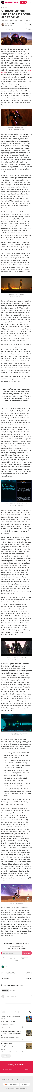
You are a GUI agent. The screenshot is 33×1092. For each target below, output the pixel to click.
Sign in (29, 2)
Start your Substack (12, 1084)
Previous (6, 978)
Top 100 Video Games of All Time (11, 1018)
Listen (29, 24)
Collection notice (26, 1080)
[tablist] (8, 990)
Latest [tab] (7, 1012)
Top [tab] (3, 1012)
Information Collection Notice (17, 958)
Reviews (4, 7)
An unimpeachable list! (8, 1021)
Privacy (14, 1080)
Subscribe (23, 2)
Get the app (24, 1084)
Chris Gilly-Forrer (10, 23)
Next (27, 978)
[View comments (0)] (9, 29)
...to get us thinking (7, 1046)
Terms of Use (24, 957)
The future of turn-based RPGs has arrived (11, 1034)
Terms (19, 1080)
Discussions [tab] (14, 1012)
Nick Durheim (10, 1024)
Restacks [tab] (12, 990)
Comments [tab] (5, 990)
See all (5, 1056)
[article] (16, 1022)
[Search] (30, 1012)
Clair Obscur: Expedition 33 (11, 1031)
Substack (8, 1088)
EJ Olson (11, 1047)
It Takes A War (6, 1043)
